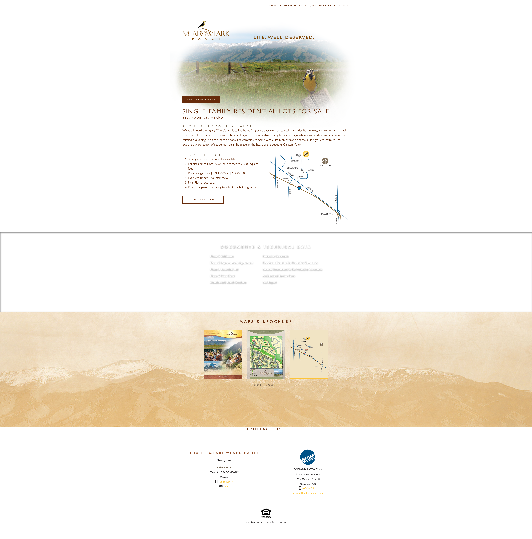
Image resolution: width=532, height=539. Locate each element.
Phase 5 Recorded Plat (224, 269)
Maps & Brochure (320, 6)
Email (226, 487)
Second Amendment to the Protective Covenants (292, 269)
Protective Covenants (275, 256)
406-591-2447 (225, 482)
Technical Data (293, 6)
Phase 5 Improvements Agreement (231, 263)
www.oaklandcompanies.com (308, 493)
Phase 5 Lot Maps (266, 295)
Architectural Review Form (279, 276)
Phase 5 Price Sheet (222, 276)
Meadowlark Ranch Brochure (228, 282)
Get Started (203, 199)
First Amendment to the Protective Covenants (290, 263)
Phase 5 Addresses (222, 256)
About (273, 6)
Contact (343, 6)
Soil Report (270, 282)
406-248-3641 (309, 488)
